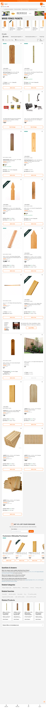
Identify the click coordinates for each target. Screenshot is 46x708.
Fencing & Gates (17, 9)
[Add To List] (21, 43)
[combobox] (22, 4)
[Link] (12, 66)
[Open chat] (45, 16)
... (2, 9)
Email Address (14, 529)
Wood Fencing (25, 9)
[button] (40, 40)
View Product (5, 619)
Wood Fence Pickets (33, 9)
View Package (12, 127)
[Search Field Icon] (41, 4)
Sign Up (31, 531)
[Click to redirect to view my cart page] (43, 4)
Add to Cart (12, 87)
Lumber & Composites (8, 9)
